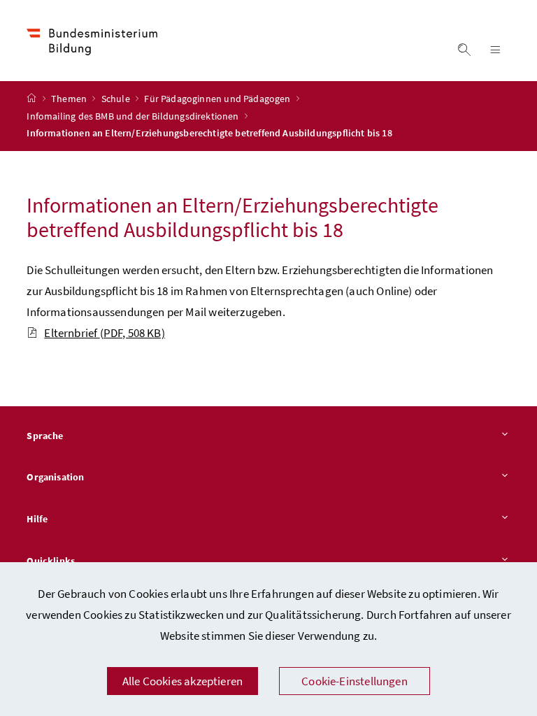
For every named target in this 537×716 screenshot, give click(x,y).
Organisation (55, 477)
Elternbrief (104, 333)
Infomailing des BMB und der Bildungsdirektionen (134, 116)
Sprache (45, 435)
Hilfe (37, 519)
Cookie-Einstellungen (354, 681)
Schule (116, 98)
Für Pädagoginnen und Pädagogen (218, 98)
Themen (70, 98)
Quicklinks (51, 560)
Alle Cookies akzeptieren (182, 681)
